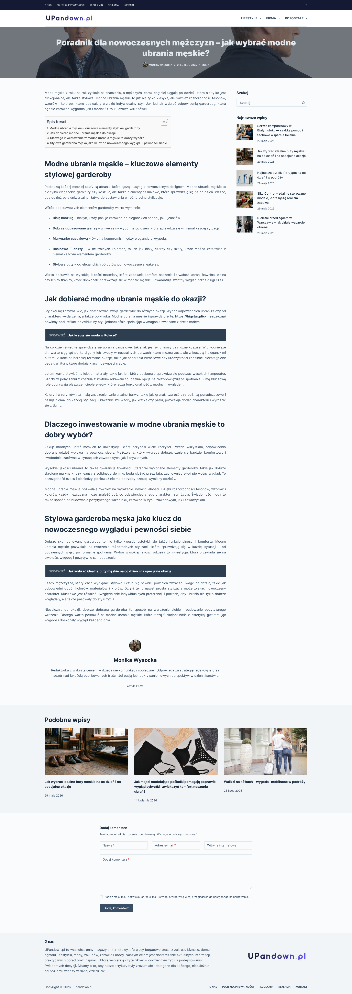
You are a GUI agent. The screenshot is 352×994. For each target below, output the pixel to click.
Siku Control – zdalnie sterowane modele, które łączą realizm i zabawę (281, 198)
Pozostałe (294, 18)
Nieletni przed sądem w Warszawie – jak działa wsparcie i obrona (281, 222)
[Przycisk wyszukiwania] (303, 102)
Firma (271, 18)
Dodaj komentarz (116, 859)
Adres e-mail (165, 845)
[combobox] (268, 103)
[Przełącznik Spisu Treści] (162, 122)
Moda (205, 64)
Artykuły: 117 (135, 686)
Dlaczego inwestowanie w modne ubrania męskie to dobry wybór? (97, 138)
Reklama (113, 5)
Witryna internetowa (221, 845)
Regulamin (96, 5)
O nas (48, 5)
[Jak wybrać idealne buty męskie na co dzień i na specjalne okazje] (244, 156)
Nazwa (108, 845)
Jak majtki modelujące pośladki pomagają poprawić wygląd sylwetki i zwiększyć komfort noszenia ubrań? (175, 786)
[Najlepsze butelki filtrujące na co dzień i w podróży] (244, 178)
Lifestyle (249, 18)
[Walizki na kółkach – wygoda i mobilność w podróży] (265, 751)
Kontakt (129, 5)
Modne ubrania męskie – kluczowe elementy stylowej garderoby (95, 128)
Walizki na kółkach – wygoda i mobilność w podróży (264, 782)
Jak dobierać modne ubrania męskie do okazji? (83, 133)
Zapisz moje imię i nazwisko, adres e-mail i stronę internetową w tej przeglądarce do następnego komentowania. (177, 896)
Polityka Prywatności (71, 5)
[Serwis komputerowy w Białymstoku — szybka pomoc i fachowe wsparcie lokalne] (244, 132)
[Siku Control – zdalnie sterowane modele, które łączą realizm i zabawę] (244, 199)
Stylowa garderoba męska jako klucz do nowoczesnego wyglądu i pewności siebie (108, 143)
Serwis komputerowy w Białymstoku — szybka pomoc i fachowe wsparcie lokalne (280, 130)
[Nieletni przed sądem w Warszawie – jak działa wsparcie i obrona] (244, 224)
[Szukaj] (306, 5)
